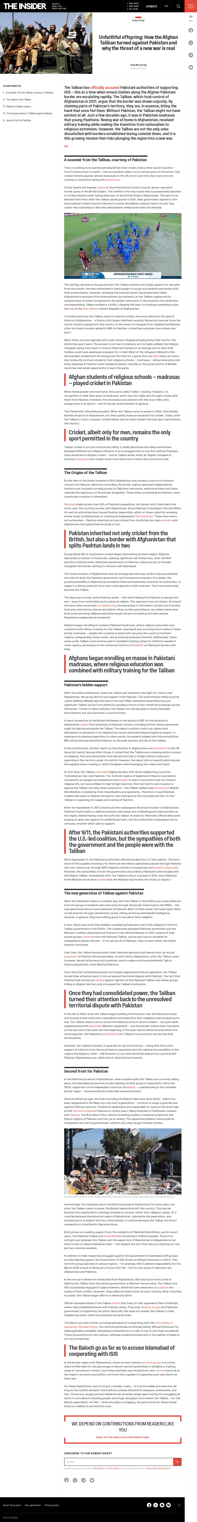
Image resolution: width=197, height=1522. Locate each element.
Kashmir (138, 645)
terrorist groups (151, 1362)
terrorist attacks (83, 1110)
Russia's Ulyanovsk (165, 867)
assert (115, 1303)
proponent (70, 956)
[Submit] (177, 1462)
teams (101, 187)
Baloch (131, 1087)
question (162, 1287)
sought (123, 779)
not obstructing (106, 605)
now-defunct (90, 308)
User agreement (33, 1505)
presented (160, 748)
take (156, 355)
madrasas (81, 458)
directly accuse (151, 1307)
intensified (110, 1235)
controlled (101, 771)
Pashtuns (70, 504)
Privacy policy (52, 1505)
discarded (95, 1025)
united (86, 936)
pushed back (110, 1033)
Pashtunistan (144, 516)
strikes (100, 980)
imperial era (112, 179)
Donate (151, 6)
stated (84, 724)
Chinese (74, 1114)
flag (71, 308)
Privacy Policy (114, 1468)
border (166, 520)
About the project (12, 1505)
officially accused (104, 87)
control (160, 1370)
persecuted (161, 787)
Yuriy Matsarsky (138, 64)
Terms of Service (99, 1468)
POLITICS (138, 21)
